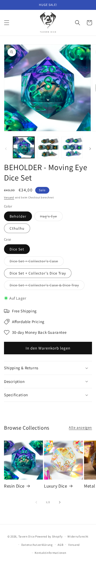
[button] (7, 23)
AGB (60, 545)
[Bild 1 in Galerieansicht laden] (23, 147)
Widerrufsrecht (78, 536)
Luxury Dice (55, 486)
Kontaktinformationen (50, 553)
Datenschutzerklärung (37, 545)
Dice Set (17, 249)
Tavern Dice (26, 536)
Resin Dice (14, 486)
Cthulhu (17, 228)
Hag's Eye (51, 217)
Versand (9, 197)
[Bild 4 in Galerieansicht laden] (47, 147)
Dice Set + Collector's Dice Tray (38, 273)
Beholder (18, 216)
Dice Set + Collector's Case (37, 262)
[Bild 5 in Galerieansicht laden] (72, 147)
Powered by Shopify (49, 536)
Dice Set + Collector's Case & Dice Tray (47, 286)
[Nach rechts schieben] (90, 149)
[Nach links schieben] (6, 149)
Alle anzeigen (80, 427)
